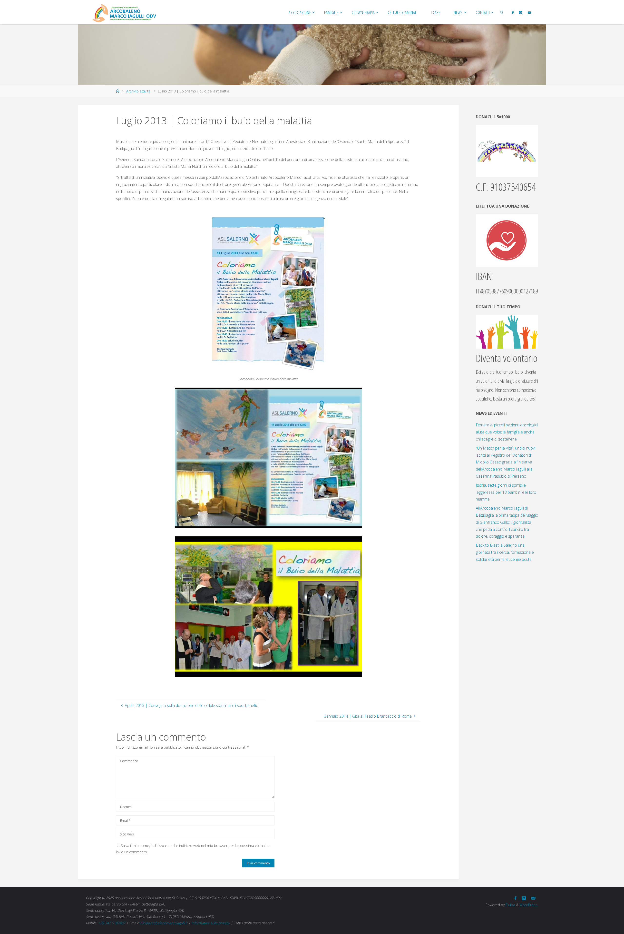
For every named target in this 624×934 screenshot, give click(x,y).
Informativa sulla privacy (210, 923)
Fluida (510, 905)
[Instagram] (520, 12)
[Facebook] (512, 12)
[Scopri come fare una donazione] (507, 240)
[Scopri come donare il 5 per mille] (507, 150)
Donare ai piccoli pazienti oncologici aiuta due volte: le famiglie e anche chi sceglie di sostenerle (507, 432)
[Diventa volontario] (507, 331)
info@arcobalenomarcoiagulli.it (163, 923)
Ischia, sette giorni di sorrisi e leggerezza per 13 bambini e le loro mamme (506, 492)
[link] (501, 12)
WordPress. (528, 905)
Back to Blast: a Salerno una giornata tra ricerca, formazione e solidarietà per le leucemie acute (505, 552)
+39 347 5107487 (111, 923)
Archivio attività (138, 91)
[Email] (529, 12)
